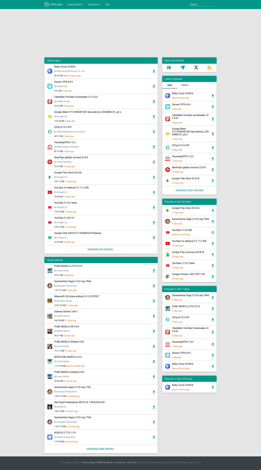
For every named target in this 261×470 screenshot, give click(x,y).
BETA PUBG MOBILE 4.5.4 (68, 357)
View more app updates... (101, 249)
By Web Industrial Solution (66, 147)
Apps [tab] (169, 85)
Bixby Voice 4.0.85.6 (65, 66)
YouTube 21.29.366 (182, 230)
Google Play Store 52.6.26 (68, 172)
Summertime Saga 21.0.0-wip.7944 (72, 281)
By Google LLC (61, 116)
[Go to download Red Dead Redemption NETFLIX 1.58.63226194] (153, 408)
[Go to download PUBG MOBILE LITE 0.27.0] (153, 271)
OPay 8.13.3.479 (62, 127)
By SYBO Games (62, 316)
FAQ (107, 4)
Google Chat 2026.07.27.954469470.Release (77, 233)
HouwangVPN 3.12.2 (65, 142)
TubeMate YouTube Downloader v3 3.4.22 (76, 96)
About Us (131, 462)
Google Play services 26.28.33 (188, 252)
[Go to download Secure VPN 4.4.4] (153, 87)
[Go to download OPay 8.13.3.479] (153, 132)
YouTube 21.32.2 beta (65, 202)
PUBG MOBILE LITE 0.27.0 (68, 266)
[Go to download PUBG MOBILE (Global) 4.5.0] (153, 347)
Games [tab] (184, 85)
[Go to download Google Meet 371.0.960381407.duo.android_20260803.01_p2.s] (153, 117)
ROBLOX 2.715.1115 (65, 432)
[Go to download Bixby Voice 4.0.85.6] (153, 72)
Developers (93, 4)
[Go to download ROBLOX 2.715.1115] (153, 438)
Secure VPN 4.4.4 (63, 81)
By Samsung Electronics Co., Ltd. (69, 71)
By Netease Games (63, 301)
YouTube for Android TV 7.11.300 (71, 187)
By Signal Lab (60, 86)
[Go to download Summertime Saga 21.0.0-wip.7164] (153, 423)
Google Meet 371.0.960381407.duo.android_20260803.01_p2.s (87, 112)
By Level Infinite (61, 270)
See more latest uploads (189, 190)
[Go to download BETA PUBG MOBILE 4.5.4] (153, 362)
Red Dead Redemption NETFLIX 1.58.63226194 (79, 402)
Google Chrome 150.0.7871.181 (188, 274)
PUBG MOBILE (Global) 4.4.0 (69, 372)
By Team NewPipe (63, 162)
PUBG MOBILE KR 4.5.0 (66, 326)
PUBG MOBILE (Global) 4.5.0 (69, 341)
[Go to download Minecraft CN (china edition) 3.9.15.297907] (153, 302)
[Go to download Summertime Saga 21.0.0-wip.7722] (153, 392)
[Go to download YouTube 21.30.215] (153, 223)
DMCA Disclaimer (105, 462)
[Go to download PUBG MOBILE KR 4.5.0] (153, 332)
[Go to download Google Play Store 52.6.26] (153, 178)
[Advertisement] (130, 33)
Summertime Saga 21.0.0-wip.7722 (72, 387)
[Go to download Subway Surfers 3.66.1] (153, 317)
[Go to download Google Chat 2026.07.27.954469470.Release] (153, 238)
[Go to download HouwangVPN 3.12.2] (153, 147)
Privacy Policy (88, 462)
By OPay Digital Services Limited (69, 131)
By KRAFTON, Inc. (62, 331)
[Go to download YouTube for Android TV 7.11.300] (153, 193)
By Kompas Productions (65, 286)
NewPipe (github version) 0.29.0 (71, 157)
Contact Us (120, 462)
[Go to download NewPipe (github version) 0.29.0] (153, 163)
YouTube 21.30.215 (64, 217)
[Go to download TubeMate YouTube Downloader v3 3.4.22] (153, 102)
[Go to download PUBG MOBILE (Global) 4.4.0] (153, 377)
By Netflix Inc (60, 407)
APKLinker (56, 4)
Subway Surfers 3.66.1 (66, 311)
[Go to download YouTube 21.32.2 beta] (153, 208)
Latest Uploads (74, 4)
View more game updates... (101, 449)
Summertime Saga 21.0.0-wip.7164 (72, 417)
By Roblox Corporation (64, 437)
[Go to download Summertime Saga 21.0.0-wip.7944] (153, 286)
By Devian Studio (62, 101)
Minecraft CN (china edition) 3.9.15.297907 (76, 296)
